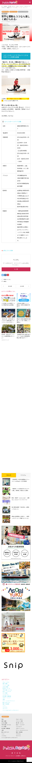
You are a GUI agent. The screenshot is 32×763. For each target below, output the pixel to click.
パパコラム (4, 735)
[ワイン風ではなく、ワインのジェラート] (23, 286)
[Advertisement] (16, 405)
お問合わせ (23, 755)
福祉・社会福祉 (19, 732)
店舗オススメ (4, 13)
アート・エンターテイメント (22, 730)
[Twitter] (15, 269)
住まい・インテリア (20, 724)
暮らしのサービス (5, 732)
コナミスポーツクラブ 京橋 (12, 121)
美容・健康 (4, 721)
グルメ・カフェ (19, 719)
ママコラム (23, 475)
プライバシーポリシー (10, 755)
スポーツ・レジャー (13, 11)
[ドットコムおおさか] (10, 2)
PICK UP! (9, 475)
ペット (3, 733)
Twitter (12, 753)
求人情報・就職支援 (6, 728)
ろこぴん (9, 279)
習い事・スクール (5, 11)
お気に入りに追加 (8, 250)
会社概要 (18, 755)
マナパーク (18, 735)
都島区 (5, 281)
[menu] (29, 2)
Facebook (14, 753)
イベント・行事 (19, 721)
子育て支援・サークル (6, 724)
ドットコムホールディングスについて (9, 737)
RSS (19, 753)
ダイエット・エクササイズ (23, 11)
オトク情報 (4, 726)
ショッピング (19, 726)
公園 (2, 730)
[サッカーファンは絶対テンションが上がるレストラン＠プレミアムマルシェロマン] (9, 286)
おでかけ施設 (4, 722)
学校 (2, 719)
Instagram (17, 753)
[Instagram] (17, 269)
